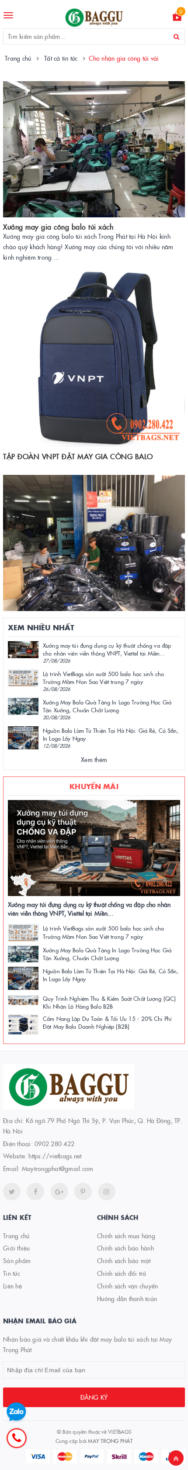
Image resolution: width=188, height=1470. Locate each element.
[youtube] (83, 1191)
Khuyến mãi (94, 786)
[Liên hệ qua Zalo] (16, 1412)
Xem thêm (94, 759)
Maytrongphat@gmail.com (58, 1168)
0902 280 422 (54, 1143)
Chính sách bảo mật (124, 1260)
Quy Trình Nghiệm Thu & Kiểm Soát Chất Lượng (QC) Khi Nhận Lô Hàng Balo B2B (109, 1002)
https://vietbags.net (54, 1155)
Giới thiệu (16, 1247)
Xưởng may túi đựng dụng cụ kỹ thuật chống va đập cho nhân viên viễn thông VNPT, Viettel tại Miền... (107, 649)
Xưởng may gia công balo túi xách (58, 226)
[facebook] (35, 1191)
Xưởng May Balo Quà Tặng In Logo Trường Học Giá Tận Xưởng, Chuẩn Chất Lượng (107, 706)
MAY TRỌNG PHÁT (110, 1440)
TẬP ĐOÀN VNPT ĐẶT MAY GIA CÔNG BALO (78, 456)
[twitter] (12, 1191)
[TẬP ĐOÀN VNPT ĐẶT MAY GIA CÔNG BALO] (94, 357)
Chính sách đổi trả (121, 1273)
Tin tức (11, 1273)
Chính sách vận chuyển (127, 1285)
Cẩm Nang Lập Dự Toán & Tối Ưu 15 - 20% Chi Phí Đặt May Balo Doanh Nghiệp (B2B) (107, 1022)
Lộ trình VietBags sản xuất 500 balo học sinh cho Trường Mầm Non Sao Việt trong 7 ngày (103, 677)
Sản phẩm (17, 1260)
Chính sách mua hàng (126, 1235)
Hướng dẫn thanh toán (127, 1298)
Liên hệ (12, 1285)
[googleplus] (59, 1191)
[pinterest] (106, 1191)
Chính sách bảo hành (125, 1247)
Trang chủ (16, 1235)
